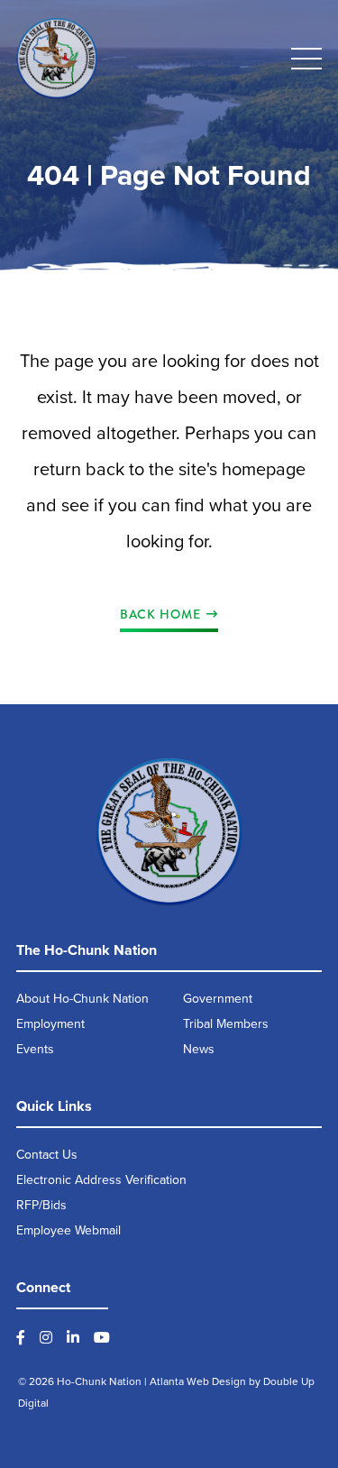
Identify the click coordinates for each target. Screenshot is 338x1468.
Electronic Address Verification (101, 1180)
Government (217, 998)
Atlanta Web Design (198, 1381)
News (199, 1049)
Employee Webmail (68, 1230)
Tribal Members (226, 1024)
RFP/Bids (41, 1205)
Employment (50, 1024)
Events (35, 1049)
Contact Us (47, 1154)
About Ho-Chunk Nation (82, 998)
